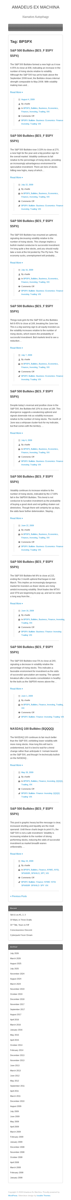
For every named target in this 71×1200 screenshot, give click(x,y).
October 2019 (16, 994)
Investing (33, 112)
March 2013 (15, 1070)
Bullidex (34, 108)
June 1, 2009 (27, 696)
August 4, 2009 (28, 99)
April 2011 (14, 1091)
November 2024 (17, 974)
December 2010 (17, 1101)
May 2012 (14, 1081)
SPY (43, 873)
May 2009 (14, 1121)
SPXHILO (35, 873)
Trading (42, 112)
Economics (53, 108)
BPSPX (26, 108)
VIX (48, 112)
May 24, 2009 (27, 861)
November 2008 (17, 1152)
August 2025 (15, 963)
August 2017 (15, 1014)
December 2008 (17, 1147)
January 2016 (16, 1030)
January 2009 (16, 1142)
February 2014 (16, 1050)
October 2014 (16, 1045)
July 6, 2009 (26, 440)
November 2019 (17, 989)
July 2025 (14, 969)
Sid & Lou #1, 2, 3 (18, 915)
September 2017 (17, 1009)
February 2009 (16, 1137)
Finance (24, 112)
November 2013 (17, 1060)
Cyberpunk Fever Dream (21, 935)
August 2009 (15, 1106)
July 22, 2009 (27, 185)
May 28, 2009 (27, 772)
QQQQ (59, 781)
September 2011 (17, 1086)
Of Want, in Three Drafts (21, 920)
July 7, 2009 (26, 355)
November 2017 (17, 1004)
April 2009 (14, 1127)
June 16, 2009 (27, 611)
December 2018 (17, 999)
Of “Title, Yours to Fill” (19, 925)
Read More (15, 92)
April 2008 (14, 1162)
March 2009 (15, 1132)
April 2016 (14, 1019)
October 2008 (16, 1157)
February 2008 (16, 1172)
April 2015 (14, 1040)
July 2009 (14, 1111)
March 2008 (15, 1167)
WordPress (12, 1196)
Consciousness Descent (21, 930)
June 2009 (14, 1116)
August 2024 (15, 979)
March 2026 (15, 958)
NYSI (56, 870)
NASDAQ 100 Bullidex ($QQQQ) (32, 728)
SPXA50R (25, 873)
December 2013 (17, 1055)
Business (43, 108)
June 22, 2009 (27, 525)
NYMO (50, 870)
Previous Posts (19, 896)
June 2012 (14, 1076)
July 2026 (14, 953)
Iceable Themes (43, 1196)
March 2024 (15, 984)
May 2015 (14, 1035)
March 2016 (15, 1025)
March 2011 (15, 1096)
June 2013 (14, 1065)
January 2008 (16, 1178)
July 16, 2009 (27, 270)
